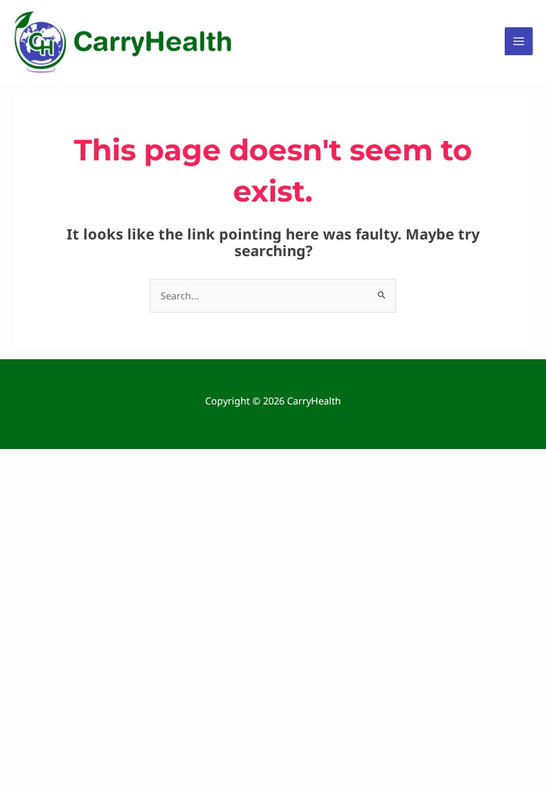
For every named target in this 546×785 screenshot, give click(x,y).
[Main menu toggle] (519, 41)
